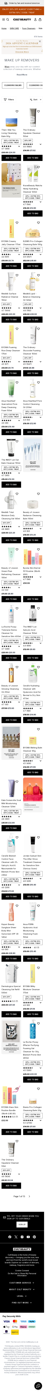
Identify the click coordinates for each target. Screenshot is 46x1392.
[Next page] (29, 1196)
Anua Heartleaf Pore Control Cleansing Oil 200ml (32, 404)
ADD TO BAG (11, 158)
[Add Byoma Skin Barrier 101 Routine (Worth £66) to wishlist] (38, 549)
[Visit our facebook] (10, 1237)
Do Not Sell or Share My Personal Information (22, 1275)
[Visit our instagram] (22, 1237)
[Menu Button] (3, 19)
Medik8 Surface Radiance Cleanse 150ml (10, 297)
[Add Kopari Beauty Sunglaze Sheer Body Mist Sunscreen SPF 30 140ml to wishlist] (17, 906)
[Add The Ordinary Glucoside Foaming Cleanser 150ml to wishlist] (38, 329)
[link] (35, 19)
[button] (11, 180)
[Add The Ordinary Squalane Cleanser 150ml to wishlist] (38, 111)
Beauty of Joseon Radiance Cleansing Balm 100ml (32, 515)
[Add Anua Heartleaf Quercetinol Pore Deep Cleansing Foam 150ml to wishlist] (17, 382)
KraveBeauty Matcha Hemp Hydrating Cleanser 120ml (32, 188)
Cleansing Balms (13, 85)
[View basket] (40, 19)
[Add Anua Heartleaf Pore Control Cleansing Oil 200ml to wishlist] (38, 382)
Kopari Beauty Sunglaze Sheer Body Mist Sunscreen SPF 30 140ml (10, 930)
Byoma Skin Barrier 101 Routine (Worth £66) (32, 571)
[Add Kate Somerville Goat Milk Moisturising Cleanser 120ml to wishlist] (17, 782)
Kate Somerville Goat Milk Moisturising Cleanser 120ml (11, 803)
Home (4, 28)
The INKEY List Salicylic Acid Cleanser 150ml (30, 630)
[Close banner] (40, 41)
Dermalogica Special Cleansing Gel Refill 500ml (11, 989)
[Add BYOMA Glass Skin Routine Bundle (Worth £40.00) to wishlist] (17, 1089)
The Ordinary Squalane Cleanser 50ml (10, 1163)
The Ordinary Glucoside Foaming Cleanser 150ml (32, 350)
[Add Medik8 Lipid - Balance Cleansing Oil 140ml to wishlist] (38, 275)
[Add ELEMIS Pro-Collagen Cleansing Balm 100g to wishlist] (38, 223)
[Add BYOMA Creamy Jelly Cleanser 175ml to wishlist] (17, 223)
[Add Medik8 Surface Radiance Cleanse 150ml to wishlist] (17, 275)
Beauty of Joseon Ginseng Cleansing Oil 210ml (10, 689)
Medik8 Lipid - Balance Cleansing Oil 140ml (31, 297)
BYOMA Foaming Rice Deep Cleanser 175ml (11, 350)
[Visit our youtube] (28, 1237)
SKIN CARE (14, 28)
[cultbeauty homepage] (22, 19)
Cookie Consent (22, 1271)
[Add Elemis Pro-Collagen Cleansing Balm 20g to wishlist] (38, 1089)
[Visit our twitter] (16, 1237)
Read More (22, 75)
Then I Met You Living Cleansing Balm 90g (9, 133)
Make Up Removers (22, 60)
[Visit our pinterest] (34, 1237)
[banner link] (33, 795)
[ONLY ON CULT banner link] (33, 454)
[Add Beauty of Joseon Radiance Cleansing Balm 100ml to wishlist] (38, 494)
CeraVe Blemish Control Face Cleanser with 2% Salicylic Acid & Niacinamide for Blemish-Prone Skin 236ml (11, 865)
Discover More (22, 52)
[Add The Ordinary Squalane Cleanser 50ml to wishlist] (17, 1141)
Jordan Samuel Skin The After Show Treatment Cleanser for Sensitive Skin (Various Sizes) (32, 862)
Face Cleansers (28, 28)
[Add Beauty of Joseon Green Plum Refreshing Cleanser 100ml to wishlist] (17, 549)
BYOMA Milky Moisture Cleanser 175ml (31, 989)
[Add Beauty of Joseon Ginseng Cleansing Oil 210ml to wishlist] (17, 667)
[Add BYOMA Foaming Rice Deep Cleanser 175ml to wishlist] (17, 329)
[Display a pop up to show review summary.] (19, 147)
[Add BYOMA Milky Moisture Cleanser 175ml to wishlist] (38, 968)
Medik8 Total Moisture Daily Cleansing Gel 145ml (11, 515)
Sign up (22, 1224)
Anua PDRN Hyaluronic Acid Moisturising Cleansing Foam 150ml (30, 930)
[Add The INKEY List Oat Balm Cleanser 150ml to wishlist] (17, 441)
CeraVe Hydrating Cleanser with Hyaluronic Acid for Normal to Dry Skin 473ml (32, 692)
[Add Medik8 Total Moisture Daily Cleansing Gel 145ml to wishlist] (17, 494)
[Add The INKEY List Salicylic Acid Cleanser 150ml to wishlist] (38, 608)
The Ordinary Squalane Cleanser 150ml (32, 133)
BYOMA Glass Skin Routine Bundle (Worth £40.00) (10, 1110)
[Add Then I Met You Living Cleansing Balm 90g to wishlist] (17, 111)
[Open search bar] (8, 19)
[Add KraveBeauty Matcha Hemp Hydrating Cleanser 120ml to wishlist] (38, 167)
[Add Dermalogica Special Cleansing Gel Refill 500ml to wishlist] (17, 968)
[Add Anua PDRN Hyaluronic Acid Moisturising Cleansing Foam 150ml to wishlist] (38, 906)
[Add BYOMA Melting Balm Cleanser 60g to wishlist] (38, 729)
